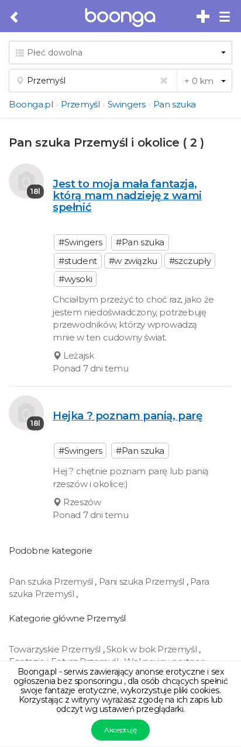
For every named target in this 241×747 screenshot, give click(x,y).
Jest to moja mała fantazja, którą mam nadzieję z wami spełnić (127, 195)
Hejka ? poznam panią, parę (127, 415)
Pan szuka (174, 104)
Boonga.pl (31, 104)
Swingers (127, 104)
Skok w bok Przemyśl (152, 649)
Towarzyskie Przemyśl (56, 649)
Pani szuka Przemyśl (143, 581)
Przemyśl (80, 104)
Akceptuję (120, 729)
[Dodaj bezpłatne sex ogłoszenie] (203, 17)
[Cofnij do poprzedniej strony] (15, 17)
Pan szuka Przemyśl (52, 581)
